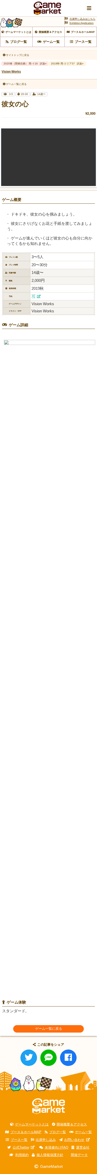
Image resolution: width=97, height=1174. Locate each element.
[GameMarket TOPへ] (48, 1106)
